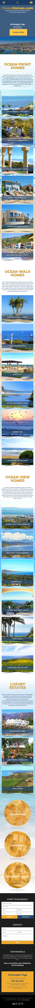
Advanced (25, 917)
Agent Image (25, 999)
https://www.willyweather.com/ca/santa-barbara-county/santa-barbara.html (31, 19)
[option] (17, 959)
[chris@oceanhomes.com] (31, 3)
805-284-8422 (17, 28)
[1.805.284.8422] (17, 2)
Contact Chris (18, 32)
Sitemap (30, 998)
